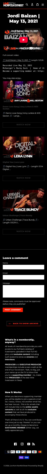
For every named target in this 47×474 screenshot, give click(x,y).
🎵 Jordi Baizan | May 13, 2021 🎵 (17, 60)
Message (6, 283)
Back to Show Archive (25, 323)
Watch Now (23, 124)
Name (5, 263)
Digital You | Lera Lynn (13, 162)
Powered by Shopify (35, 466)
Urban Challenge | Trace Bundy (17, 215)
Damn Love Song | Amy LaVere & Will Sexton (20, 107)
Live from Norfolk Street (19, 466)
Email (5, 273)
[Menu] (42, 4)
